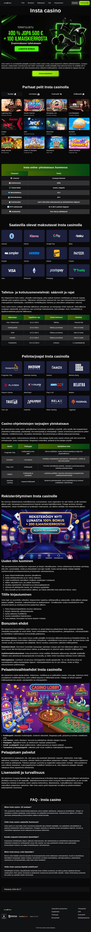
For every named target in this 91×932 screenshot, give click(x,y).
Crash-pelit (55, 94)
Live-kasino (33, 94)
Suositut (10, 94)
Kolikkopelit (78, 94)
